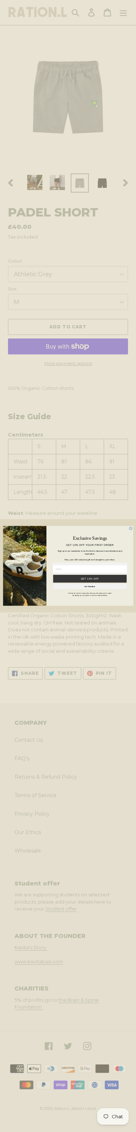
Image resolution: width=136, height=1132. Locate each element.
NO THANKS (90, 587)
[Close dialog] (130, 528)
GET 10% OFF (90, 578)
